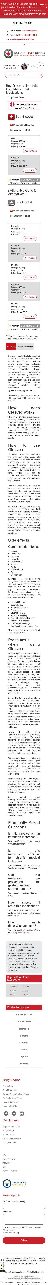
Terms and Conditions (12, 1138)
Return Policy (8, 1134)
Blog (4, 1166)
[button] (2, 1265)
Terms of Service (9, 1232)
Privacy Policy (8, 1130)
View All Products (10, 1170)
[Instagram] (21, 1113)
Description (11, 346)
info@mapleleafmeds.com (22, 39)
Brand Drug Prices (10, 1090)
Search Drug (8, 1086)
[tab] (11, 346)
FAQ (4, 1154)
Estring (25, 990)
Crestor (25, 994)
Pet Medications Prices (12, 1098)
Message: (7, 1211)
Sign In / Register (22, 22)
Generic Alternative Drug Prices (16, 1094)
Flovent (12, 990)
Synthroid (13, 986)
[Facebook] (6, 1113)
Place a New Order (11, 1102)
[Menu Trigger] (42, 5)
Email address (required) (14, 1201)
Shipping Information (11, 1126)
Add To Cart (30, 151)
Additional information (24, 346)
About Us (6, 1162)
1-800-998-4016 (30, 30)
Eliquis (12, 994)
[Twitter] (14, 1113)
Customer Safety (10, 1142)
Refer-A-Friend (9, 1158)
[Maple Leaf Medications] (24, 53)
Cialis (26, 986)
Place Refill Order (10, 1106)
